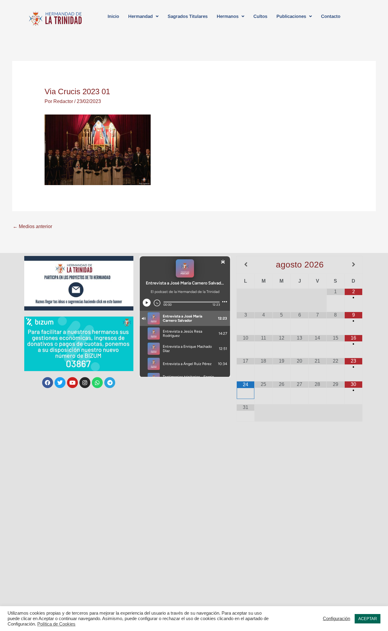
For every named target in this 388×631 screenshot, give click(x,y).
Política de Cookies (56, 624)
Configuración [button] (336, 618)
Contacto (330, 16)
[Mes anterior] (246, 264)
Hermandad (140, 16)
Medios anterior (32, 226)
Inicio (113, 16)
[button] (143, 16)
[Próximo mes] (353, 264)
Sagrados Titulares (188, 16)
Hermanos (228, 16)
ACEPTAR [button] (367, 618)
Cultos (260, 16)
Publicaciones (291, 16)
